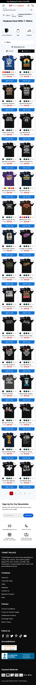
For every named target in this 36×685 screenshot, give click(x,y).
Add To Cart (9, 81)
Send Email (28, 515)
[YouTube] (25, 636)
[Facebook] (2, 636)
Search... (5, 8)
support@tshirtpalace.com (9, 529)
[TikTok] (20, 636)
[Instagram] (7, 636)
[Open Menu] (3, 6)
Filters (8, 42)
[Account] (28, 6)
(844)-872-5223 (26, 529)
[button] (14, 57)
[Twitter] (11, 636)
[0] (32, 6)
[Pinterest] (16, 636)
